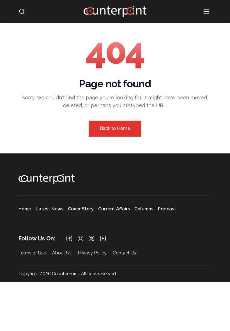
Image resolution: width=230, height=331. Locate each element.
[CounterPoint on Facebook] (69, 238)
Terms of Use (32, 253)
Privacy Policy (92, 253)
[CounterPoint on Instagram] (80, 238)
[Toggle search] (22, 11)
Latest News (49, 209)
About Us (62, 253)
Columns (143, 209)
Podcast (167, 209)
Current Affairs (114, 209)
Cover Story (81, 209)
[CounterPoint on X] (92, 238)
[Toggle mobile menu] (206, 11)
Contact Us (124, 253)
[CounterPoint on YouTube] (103, 238)
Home (25, 209)
